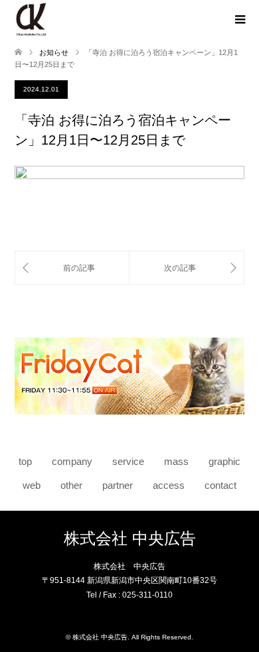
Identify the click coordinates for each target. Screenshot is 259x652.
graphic (224, 461)
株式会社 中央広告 (130, 538)
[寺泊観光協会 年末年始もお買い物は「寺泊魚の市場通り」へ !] (187, 267)
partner (117, 485)
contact (220, 485)
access (169, 485)
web (32, 485)
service (128, 461)
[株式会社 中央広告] (31, 19)
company (72, 461)
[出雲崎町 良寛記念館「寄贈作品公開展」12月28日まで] (72, 267)
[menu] (239, 20)
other (71, 485)
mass (176, 461)
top (25, 461)
